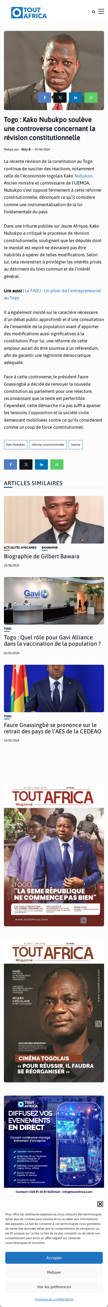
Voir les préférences (54, 1287)
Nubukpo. (83, 175)
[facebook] (44, 97)
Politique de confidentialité (54, 1299)
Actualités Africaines (20, 547)
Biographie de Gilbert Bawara (41, 556)
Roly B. (26, 149)
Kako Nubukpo (15, 444)
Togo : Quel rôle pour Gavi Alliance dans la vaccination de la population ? (52, 640)
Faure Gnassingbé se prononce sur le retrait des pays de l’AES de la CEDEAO (52, 728)
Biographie (50, 547)
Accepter (54, 1258)
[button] (100, 1204)
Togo (8, 628)
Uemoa (75, 444)
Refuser (54, 1272)
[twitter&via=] (60, 97)
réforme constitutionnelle (48, 444)
